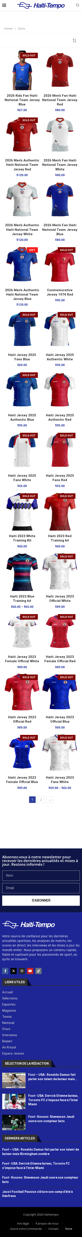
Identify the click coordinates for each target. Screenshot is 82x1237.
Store (68, 1229)
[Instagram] (22, 971)
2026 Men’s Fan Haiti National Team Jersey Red (59, 100)
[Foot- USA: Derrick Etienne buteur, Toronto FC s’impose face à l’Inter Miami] (14, 1101)
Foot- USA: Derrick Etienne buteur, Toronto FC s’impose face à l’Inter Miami (53, 1100)
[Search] (77, 6)
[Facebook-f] (5, 971)
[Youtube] (30, 971)
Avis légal (23, 1223)
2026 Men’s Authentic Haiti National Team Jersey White (22, 229)
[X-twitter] (13, 971)
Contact (53, 1229)
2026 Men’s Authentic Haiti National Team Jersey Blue (22, 294)
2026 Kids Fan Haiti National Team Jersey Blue (22, 100)
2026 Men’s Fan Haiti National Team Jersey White (59, 164)
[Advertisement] (41, 837)
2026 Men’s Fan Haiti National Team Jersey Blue (59, 229)
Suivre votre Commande (26, 1229)
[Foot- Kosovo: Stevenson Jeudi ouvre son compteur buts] (14, 1122)
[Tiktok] (38, 971)
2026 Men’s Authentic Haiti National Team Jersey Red (22, 164)
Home (8, 28)
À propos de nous (46, 1223)
